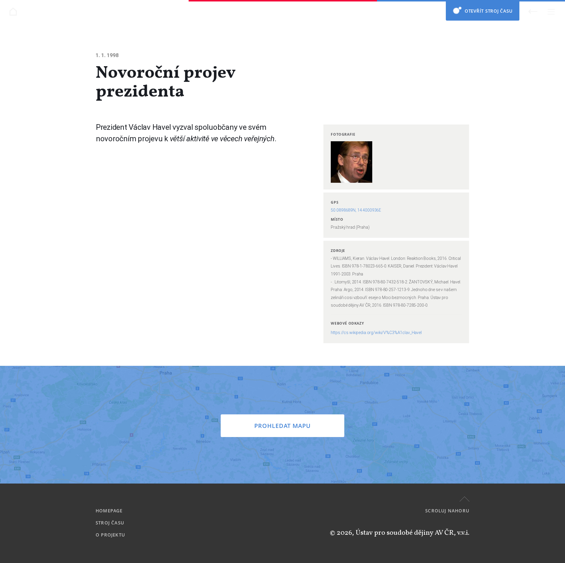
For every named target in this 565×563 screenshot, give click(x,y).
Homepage (109, 511)
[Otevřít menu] (551, 11)
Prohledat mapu (282, 426)
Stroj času (110, 523)
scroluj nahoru (447, 511)
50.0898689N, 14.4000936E (356, 210)
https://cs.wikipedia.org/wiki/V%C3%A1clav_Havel (376, 332)
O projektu (110, 535)
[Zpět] (533, 11)
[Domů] (13, 11)
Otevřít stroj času (489, 11)
